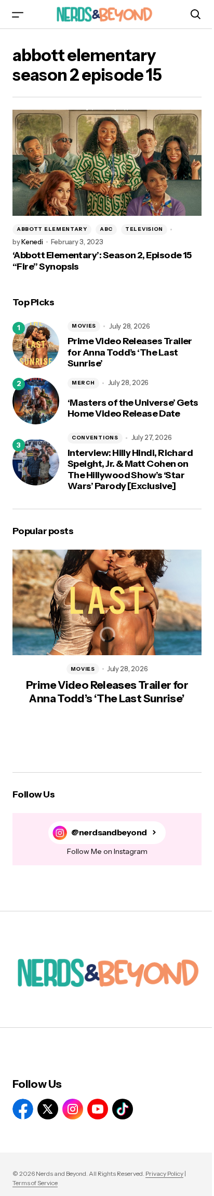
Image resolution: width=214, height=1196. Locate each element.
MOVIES (84, 325)
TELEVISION (144, 229)
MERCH (83, 382)
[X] (47, 1109)
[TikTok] (122, 1109)
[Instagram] (72, 1109)
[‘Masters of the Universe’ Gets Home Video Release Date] (35, 401)
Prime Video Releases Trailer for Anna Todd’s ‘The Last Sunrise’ (130, 352)
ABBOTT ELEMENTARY (52, 229)
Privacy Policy (164, 1173)
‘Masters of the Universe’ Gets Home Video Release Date (133, 408)
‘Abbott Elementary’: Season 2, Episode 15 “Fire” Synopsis (102, 261)
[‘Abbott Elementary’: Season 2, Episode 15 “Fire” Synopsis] (107, 163)
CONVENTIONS (95, 437)
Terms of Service (35, 1183)
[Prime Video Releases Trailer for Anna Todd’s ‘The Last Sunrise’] (35, 345)
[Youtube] (97, 1109)
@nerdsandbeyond (109, 832)
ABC (106, 229)
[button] (17, 14)
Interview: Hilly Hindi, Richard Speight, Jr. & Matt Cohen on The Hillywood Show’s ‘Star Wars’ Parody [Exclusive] (130, 470)
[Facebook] (22, 1109)
